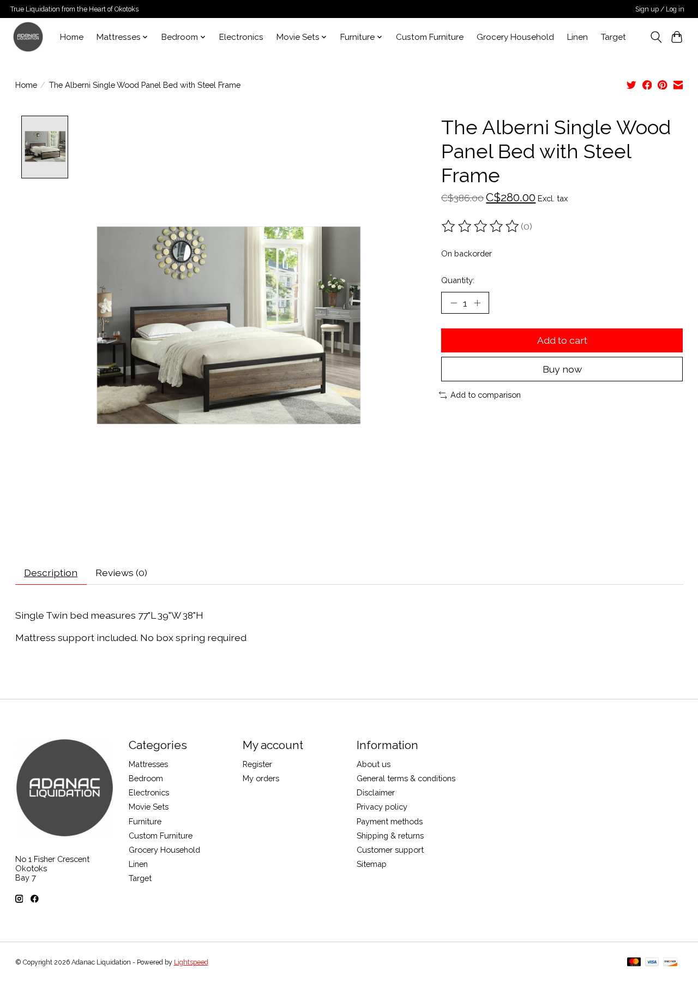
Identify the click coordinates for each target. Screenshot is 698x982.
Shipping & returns (390, 835)
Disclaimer (376, 792)
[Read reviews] (481, 226)
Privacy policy (382, 806)
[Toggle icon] (656, 37)
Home (71, 37)
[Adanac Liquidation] (28, 37)
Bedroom (146, 778)
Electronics (241, 37)
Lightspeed (191, 962)
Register (257, 764)
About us (373, 764)
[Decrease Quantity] (453, 302)
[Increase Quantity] (477, 302)
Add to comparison (485, 394)
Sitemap (372, 864)
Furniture (145, 821)
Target (613, 37)
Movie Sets (149, 806)
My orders (261, 778)
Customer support (390, 849)
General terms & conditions (406, 778)
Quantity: (457, 280)
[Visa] (652, 962)
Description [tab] (50, 572)
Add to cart (562, 340)
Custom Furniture (430, 37)
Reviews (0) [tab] (121, 572)
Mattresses (148, 764)
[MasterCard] (634, 962)
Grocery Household (515, 37)
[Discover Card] (670, 962)
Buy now (562, 369)
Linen (577, 37)
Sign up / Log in (659, 9)
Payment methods (390, 821)
